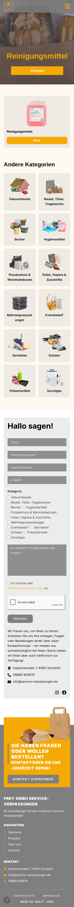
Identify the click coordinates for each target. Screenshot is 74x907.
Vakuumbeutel (21, 497)
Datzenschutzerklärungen (25, 588)
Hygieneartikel (36, 507)
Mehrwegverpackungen (27, 522)
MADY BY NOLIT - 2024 (37, 901)
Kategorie (15, 491)
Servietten (41, 527)
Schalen (16, 532)
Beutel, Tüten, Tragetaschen (31, 502)
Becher (16, 507)
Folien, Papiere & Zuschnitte (30, 517)
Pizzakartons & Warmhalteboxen (34, 512)
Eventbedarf (20, 527)
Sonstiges (18, 537)
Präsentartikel (37, 532)
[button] (7, 900)
